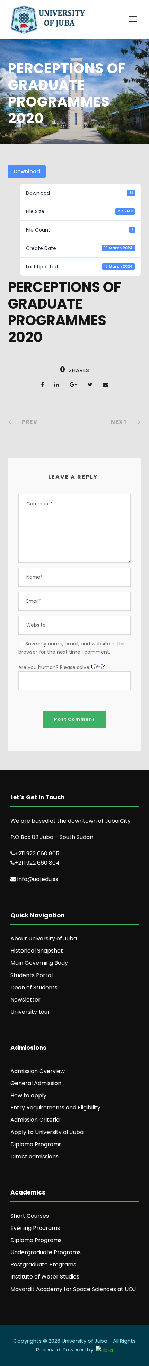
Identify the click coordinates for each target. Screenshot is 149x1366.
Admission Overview (37, 1071)
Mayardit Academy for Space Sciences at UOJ (73, 1289)
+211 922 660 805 (37, 853)
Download (27, 171)
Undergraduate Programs (45, 1252)
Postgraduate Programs (43, 1264)
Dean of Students (34, 987)
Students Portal (31, 975)
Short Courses (29, 1216)
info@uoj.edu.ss (37, 879)
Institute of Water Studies (44, 1277)
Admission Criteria (35, 1120)
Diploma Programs (36, 1144)
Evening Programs (35, 1228)
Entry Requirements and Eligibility (55, 1108)
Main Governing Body (39, 963)
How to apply (28, 1095)
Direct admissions (34, 1156)
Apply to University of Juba (47, 1132)
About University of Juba (43, 938)
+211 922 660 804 (37, 863)
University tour (30, 1012)
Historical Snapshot (36, 951)
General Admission (35, 1083)
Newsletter (25, 1000)
